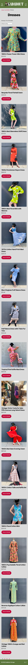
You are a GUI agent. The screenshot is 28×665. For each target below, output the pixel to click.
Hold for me (6, 60)
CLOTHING (7, 9)
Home (2, 9)
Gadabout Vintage (10, 662)
